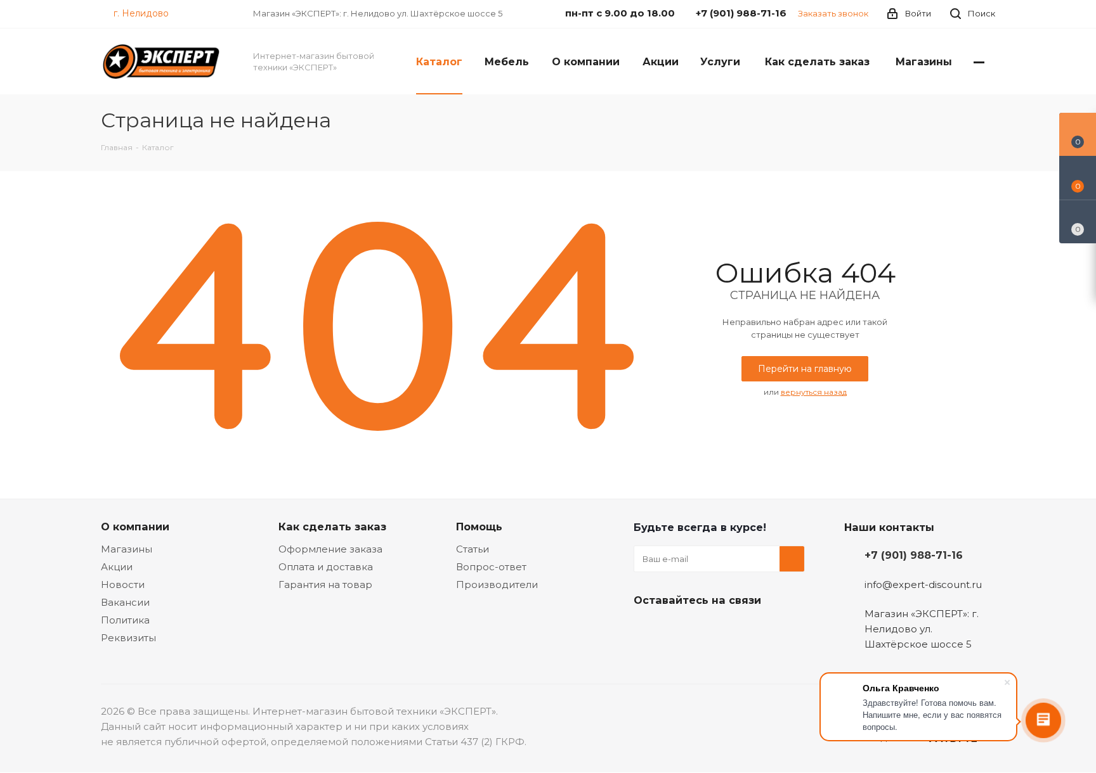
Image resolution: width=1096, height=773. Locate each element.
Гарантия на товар (325, 584)
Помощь (479, 526)
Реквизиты (128, 638)
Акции (117, 567)
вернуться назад (814, 392)
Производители (497, 584)
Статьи (472, 549)
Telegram (678, 629)
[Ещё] (979, 61)
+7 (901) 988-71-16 (913, 555)
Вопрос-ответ (491, 567)
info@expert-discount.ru (923, 584)
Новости (123, 584)
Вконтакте (646, 629)
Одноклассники (709, 629)
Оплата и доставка (325, 567)
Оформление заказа (330, 549)
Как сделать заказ (332, 526)
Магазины (126, 549)
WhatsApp (741, 629)
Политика (125, 620)
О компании (135, 526)
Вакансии (125, 602)
